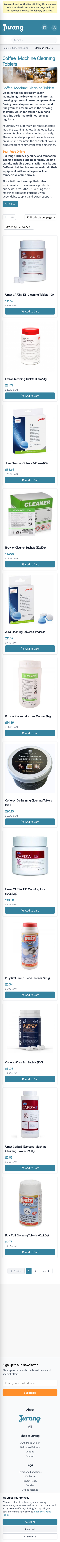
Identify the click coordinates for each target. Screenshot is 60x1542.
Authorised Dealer (30, 1442)
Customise (30, 1536)
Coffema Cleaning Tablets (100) (24, 1062)
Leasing (30, 1451)
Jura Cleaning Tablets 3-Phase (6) (25, 632)
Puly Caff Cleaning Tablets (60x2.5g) (27, 1235)
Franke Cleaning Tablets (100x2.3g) (26, 379)
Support (30, 1456)
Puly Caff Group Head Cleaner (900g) (27, 978)
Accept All (30, 1521)
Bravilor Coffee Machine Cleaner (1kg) (28, 716)
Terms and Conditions (30, 1471)
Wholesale (30, 1476)
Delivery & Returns (30, 1447)
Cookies (30, 1485)
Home (6, 47)
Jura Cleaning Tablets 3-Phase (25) (26, 463)
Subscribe (30, 1393)
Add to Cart (32, 311)
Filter (12, 204)
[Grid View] (6, 217)
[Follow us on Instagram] (30, 1426)
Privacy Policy (30, 1480)
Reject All (30, 1529)
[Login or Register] (54, 28)
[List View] (12, 217)
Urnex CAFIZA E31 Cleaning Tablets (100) (29, 294)
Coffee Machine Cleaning (21, 47)
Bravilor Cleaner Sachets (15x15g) (25, 547)
